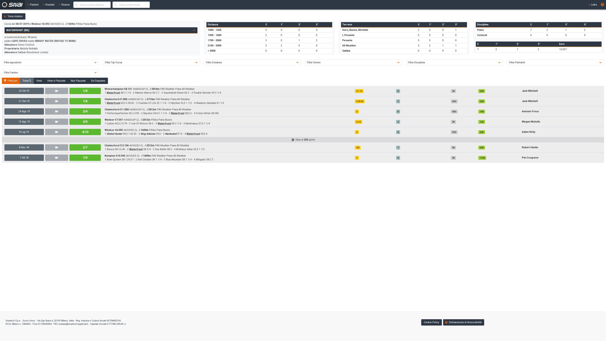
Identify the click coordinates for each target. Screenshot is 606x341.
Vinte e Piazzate (56, 80)
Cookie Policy (431, 322)
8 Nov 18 (24, 147)
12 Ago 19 (24, 121)
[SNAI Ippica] (12, 4)
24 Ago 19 (24, 111)
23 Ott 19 (24, 90)
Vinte (39, 80)
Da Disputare (98, 80)
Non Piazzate (78, 80)
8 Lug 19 (24, 131)
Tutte (27, 80)
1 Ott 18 (24, 157)
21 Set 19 (24, 101)
